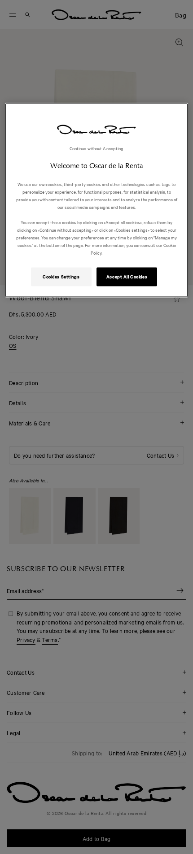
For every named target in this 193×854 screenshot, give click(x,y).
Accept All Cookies (126, 276)
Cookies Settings (61, 276)
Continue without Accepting (97, 147)
